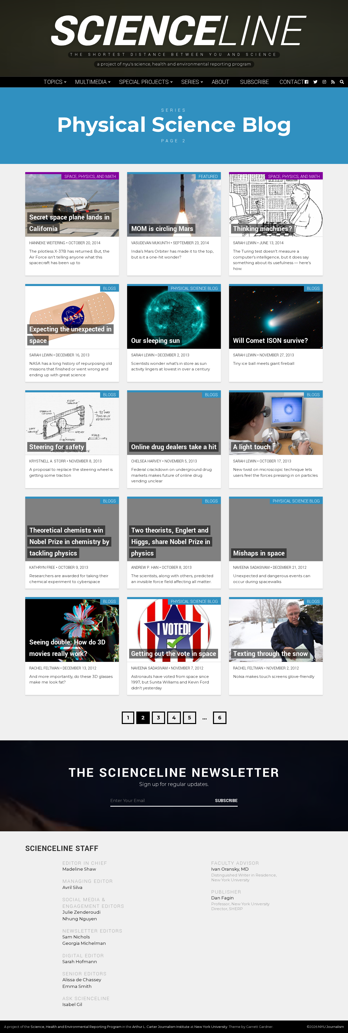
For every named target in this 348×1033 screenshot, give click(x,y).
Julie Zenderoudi (81, 912)
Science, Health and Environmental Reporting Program (76, 1027)
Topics (53, 82)
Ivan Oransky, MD (230, 869)
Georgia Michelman (84, 943)
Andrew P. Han (144, 567)
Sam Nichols (76, 936)
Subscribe (254, 82)
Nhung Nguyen (79, 918)
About (221, 82)
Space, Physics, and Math (90, 176)
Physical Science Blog (194, 288)
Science (174, 32)
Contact (291, 82)
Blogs (109, 288)
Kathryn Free (42, 567)
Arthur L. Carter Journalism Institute (161, 1027)
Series (190, 82)
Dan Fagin (222, 897)
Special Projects (144, 82)
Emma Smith (77, 986)
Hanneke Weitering (47, 243)
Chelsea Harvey (146, 461)
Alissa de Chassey (81, 979)
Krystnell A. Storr (47, 461)
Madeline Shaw (79, 869)
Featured (208, 176)
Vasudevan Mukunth (150, 243)
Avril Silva (72, 887)
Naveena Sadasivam (251, 567)
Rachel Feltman (44, 668)
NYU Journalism (331, 1027)
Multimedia (90, 82)
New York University (210, 1027)
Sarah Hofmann (79, 961)
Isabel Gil (72, 1004)
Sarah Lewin (244, 243)
